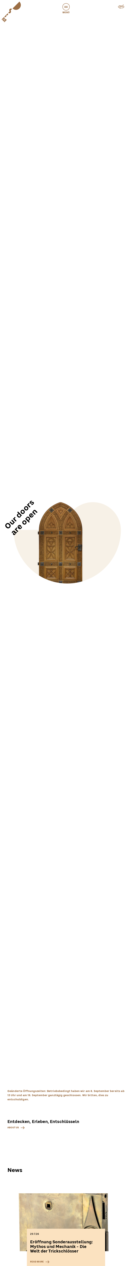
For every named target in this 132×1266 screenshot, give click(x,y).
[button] (66, 6)
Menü (66, 12)
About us (13, 1127)
